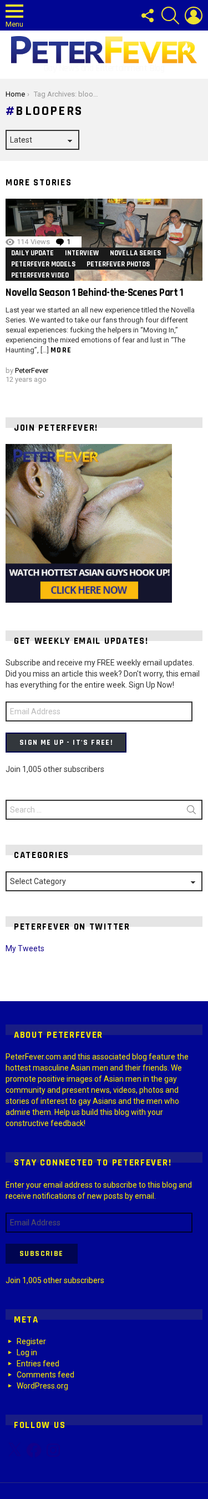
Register (31, 1341)
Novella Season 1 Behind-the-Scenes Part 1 (95, 293)
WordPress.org (42, 1385)
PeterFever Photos (118, 264)
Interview (82, 253)
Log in (27, 1352)
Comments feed (45, 1374)
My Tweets (25, 948)
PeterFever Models (43, 264)
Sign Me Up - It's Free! (66, 743)
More (61, 350)
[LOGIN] (193, 15)
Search (191, 812)
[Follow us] (147, 15)
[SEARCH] (170, 15)
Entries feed (38, 1363)
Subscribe (41, 1254)
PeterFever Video (40, 275)
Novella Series (135, 253)
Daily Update (32, 253)
